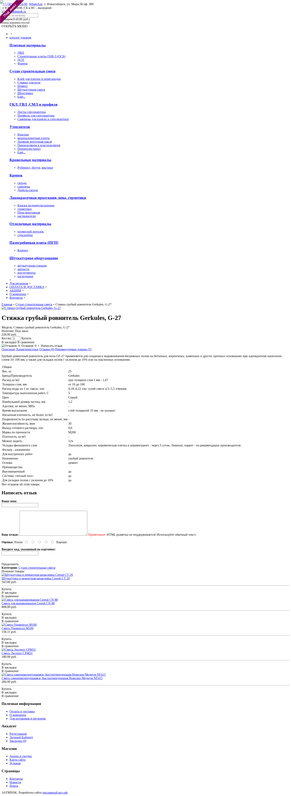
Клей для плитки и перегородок (39, 79)
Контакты (16, 778)
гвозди (22, 183)
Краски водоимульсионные (35, 205)
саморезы (23, 186)
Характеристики (27, 349)
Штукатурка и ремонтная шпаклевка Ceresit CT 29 (36, 578)
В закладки (9, 342)
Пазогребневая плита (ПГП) (34, 243)
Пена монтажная (28, 212)
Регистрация (18, 733)
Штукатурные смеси (31, 89)
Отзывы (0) (46, 349)
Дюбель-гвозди (27, 190)
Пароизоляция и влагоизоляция (38, 145)
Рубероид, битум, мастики (35, 167)
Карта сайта (18, 759)
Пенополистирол (29, 148)
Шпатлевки (25, 93)
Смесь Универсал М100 (17, 628)
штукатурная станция (32, 265)
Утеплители (20, 127)
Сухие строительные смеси (32, 71)
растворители (26, 216)
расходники (25, 276)
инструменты (26, 272)
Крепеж (16, 175)
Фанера (22, 63)
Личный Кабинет (21, 737)
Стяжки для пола (28, 82)
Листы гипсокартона (31, 112)
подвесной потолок (30, 231)
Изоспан (23, 134)
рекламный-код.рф (55, 792)
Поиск (14, 785)
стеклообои (25, 235)
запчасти (23, 269)
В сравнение (25, 342)
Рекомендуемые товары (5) (73, 349)
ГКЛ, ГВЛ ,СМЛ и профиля (33, 104)
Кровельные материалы (30, 160)
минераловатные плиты (33, 138)
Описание (8, 349)
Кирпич (22, 250)
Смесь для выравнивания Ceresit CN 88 (28, 603)
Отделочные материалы (30, 224)
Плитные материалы (28, 45)
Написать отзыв (51, 345)
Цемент (22, 86)
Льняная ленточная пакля (34, 141)
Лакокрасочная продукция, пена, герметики (48, 198)
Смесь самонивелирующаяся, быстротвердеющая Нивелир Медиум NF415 (52, 678)
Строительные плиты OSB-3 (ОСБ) (41, 56)
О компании (18, 715)
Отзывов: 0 (28, 345)
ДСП (20, 60)
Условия (15, 763)
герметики (24, 209)
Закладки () (18, 741)
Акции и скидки (21, 756)
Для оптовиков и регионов (28, 718)
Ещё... (21, 96)
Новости (15, 782)
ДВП (20, 52)
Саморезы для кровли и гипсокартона (43, 119)
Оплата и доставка (22, 711)
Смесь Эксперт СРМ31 (17, 653)
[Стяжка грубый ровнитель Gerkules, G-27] (31, 308)
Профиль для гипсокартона (35, 115)
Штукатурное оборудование (34, 258)
